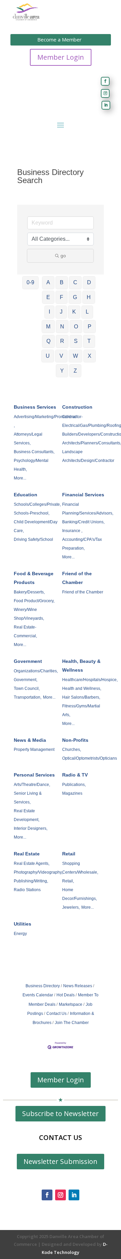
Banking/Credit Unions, (83, 522)
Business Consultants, (34, 451)
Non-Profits (75, 740)
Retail (68, 853)
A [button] (48, 282)
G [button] (75, 297)
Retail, (68, 881)
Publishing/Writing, (31, 881)
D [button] (89, 282)
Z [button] (75, 371)
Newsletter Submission (60, 1161)
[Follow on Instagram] (105, 93)
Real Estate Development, (26, 815)
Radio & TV (75, 775)
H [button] (89, 297)
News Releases (77, 986)
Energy (20, 933)
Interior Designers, (30, 828)
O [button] (76, 326)
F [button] (61, 297)
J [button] (61, 312)
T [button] (89, 341)
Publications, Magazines (74, 789)
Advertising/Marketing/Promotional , (45, 421)
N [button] (62, 326)
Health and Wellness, (81, 688)
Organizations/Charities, (36, 671)
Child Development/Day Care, (35, 526)
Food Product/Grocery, (34, 600)
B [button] (62, 282)
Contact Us (56, 1013)
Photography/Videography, (38, 872)
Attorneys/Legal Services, (28, 438)
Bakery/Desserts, (29, 592)
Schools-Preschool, (31, 513)
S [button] (76, 341)
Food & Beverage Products (33, 578)
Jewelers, (71, 907)
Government (28, 661)
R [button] (62, 341)
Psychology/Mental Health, (31, 465)
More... (20, 478)
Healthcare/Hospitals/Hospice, (90, 679)
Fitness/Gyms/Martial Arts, (81, 710)
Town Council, (27, 688)
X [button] (89, 356)
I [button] (49, 312)
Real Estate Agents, (31, 863)
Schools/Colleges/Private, (37, 504)
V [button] (61, 356)
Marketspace (70, 1004)
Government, (25, 679)
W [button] (75, 356)
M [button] (48, 326)
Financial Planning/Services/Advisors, (87, 509)
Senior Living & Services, (28, 797)
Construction (77, 407)
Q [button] (48, 341)
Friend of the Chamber (77, 578)
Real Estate (27, 853)
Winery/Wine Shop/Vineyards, (29, 614)
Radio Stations (27, 889)
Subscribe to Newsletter (60, 1113)
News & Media (30, 740)
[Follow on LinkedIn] (106, 105)
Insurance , (72, 530)
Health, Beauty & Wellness (81, 665)
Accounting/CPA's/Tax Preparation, (82, 544)
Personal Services (34, 775)
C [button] (75, 282)
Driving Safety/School (33, 539)
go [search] (63, 255)
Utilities (22, 924)
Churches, (71, 749)
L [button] (87, 312)
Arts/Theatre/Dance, (32, 784)
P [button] (89, 326)
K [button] (74, 312)
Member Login (60, 57)
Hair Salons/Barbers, (81, 697)
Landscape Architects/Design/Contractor (88, 456)
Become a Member (59, 39)
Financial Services (83, 494)
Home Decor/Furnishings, (79, 894)
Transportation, (27, 697)
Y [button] (62, 371)
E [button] (48, 297)
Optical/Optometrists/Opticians (89, 758)
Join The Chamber (72, 1022)
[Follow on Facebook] (105, 81)
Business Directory (43, 986)
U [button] (48, 356)
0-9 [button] (30, 282)
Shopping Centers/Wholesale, (80, 868)
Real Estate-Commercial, (25, 631)
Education (25, 494)
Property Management (34, 749)
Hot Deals (65, 995)
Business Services (35, 407)
